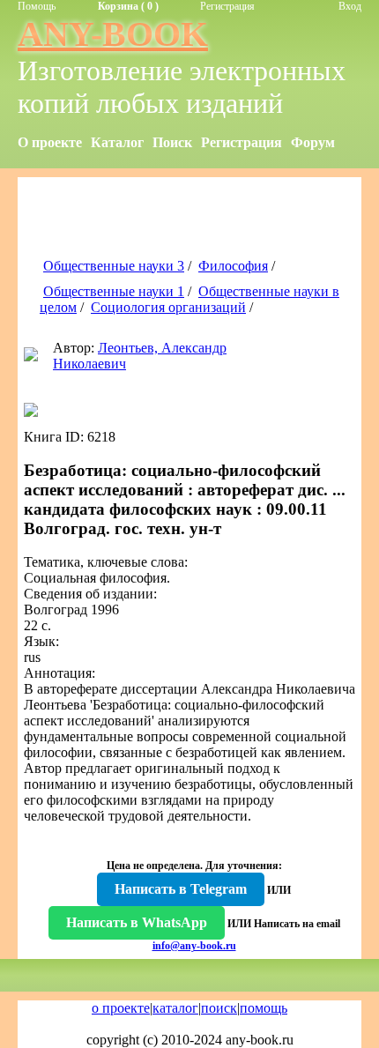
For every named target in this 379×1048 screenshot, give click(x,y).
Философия (233, 265)
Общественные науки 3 (113, 265)
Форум (313, 142)
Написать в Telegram (181, 888)
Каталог (117, 142)
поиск (219, 1007)
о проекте (121, 1007)
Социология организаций (168, 307)
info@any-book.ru (194, 946)
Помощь (37, 6)
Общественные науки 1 (113, 291)
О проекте (50, 142)
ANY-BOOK (113, 34)
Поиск (172, 142)
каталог (175, 1007)
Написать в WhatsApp (136, 922)
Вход (349, 6)
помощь (263, 1007)
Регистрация (227, 6)
